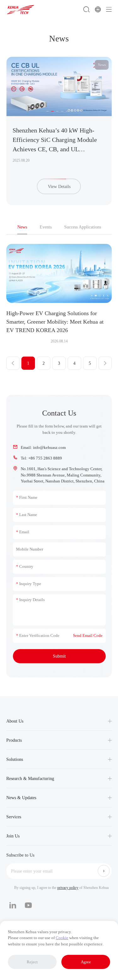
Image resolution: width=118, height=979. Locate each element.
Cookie (62, 937)
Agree (86, 962)
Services (13, 817)
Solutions (14, 759)
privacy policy (67, 887)
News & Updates (21, 797)
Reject (32, 962)
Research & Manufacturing (30, 778)
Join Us (13, 836)
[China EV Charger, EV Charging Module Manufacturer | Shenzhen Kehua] (20, 9)
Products (14, 740)
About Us (14, 721)
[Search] (86, 9)
